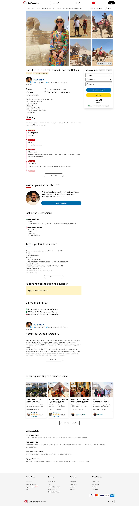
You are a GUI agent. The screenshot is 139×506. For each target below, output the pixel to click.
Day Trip (52, 444)
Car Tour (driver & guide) (48, 8)
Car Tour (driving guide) (65, 454)
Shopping (102, 444)
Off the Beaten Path (75, 444)
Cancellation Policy (54, 492)
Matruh (82, 461)
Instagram (73, 481)
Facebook (73, 484)
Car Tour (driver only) (32, 454)
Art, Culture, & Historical (33, 444)
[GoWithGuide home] (31, 2)
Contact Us (51, 481)
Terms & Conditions (54, 487)
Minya (68, 461)
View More (53, 175)
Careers (94, 487)
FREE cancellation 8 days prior (99, 106)
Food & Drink (87, 444)
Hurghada (62, 461)
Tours (38, 8)
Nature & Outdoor (62, 444)
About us (28, 481)
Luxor (37, 461)
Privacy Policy (52, 489)
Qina (55, 461)
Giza (27, 461)
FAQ (49, 484)
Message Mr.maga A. (98, 90)
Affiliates (95, 489)
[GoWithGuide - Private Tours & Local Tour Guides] (29, 80)
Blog (27, 489)
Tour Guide (95, 481)
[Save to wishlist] (45, 383)
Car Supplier (96, 484)
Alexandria (49, 461)
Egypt (27, 8)
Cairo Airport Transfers (80, 437)
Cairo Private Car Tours (64, 437)
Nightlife (95, 444)
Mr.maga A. (39, 80)
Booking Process (31, 484)
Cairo (33, 8)
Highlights (45, 444)
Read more (53, 277)
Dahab (88, 461)
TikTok (72, 489)
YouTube (72, 487)
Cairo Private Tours (49, 437)
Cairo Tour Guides (36, 437)
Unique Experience (31, 447)
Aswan (42, 461)
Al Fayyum (75, 461)
